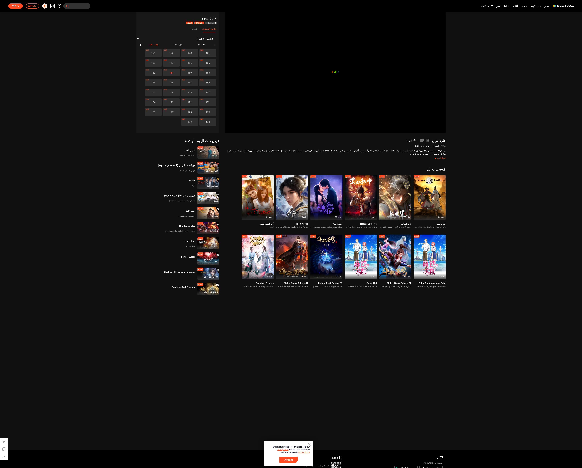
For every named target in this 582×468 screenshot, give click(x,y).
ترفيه (524, 6)
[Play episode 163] (207, 82)
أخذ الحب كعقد (267, 223)
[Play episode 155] (207, 63)
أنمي (498, 6)
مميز (547, 6)
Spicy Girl (372, 283)
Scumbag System (265, 283)
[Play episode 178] (153, 112)
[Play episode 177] (171, 112)
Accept (288, 459)
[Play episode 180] (189, 122)
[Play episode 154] (153, 53)
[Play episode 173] (171, 102)
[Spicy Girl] (361, 257)
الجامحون (441, 223)
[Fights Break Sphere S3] (326, 257)
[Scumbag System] (258, 257)
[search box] (67, 6)
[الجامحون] (430, 197)
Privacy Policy (283, 449)
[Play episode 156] (189, 63)
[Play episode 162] (153, 72)
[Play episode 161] (171, 72)
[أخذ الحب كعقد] (258, 197)
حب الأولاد (536, 6)
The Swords (302, 223)
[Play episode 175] (207, 112)
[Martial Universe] (361, 197)
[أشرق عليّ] (326, 197)
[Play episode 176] (189, 112)
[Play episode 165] (171, 82)
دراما (506, 6)
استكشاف (485, 6)
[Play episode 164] (189, 82)
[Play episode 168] (189, 92)
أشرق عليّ (337, 223)
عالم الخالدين (405, 223)
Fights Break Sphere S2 (399, 283)
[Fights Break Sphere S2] (395, 257)
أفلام (515, 6)
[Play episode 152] (189, 53)
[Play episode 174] (153, 102)
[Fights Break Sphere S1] (292, 257)
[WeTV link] (563, 6)
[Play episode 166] (153, 82)
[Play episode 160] (189, 72)
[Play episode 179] (207, 122)
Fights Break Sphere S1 (296, 283)
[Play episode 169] (171, 92)
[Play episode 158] (153, 63)
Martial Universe (368, 223)
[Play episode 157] (171, 63)
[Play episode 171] (207, 102)
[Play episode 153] (171, 53)
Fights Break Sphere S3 (330, 283)
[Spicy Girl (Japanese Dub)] (430, 257)
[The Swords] (292, 197)
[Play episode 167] (207, 92)
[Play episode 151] (207, 53)
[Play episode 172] (189, 102)
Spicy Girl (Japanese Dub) (432, 283)
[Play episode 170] (153, 92)
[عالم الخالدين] (395, 197)
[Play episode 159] (207, 72)
